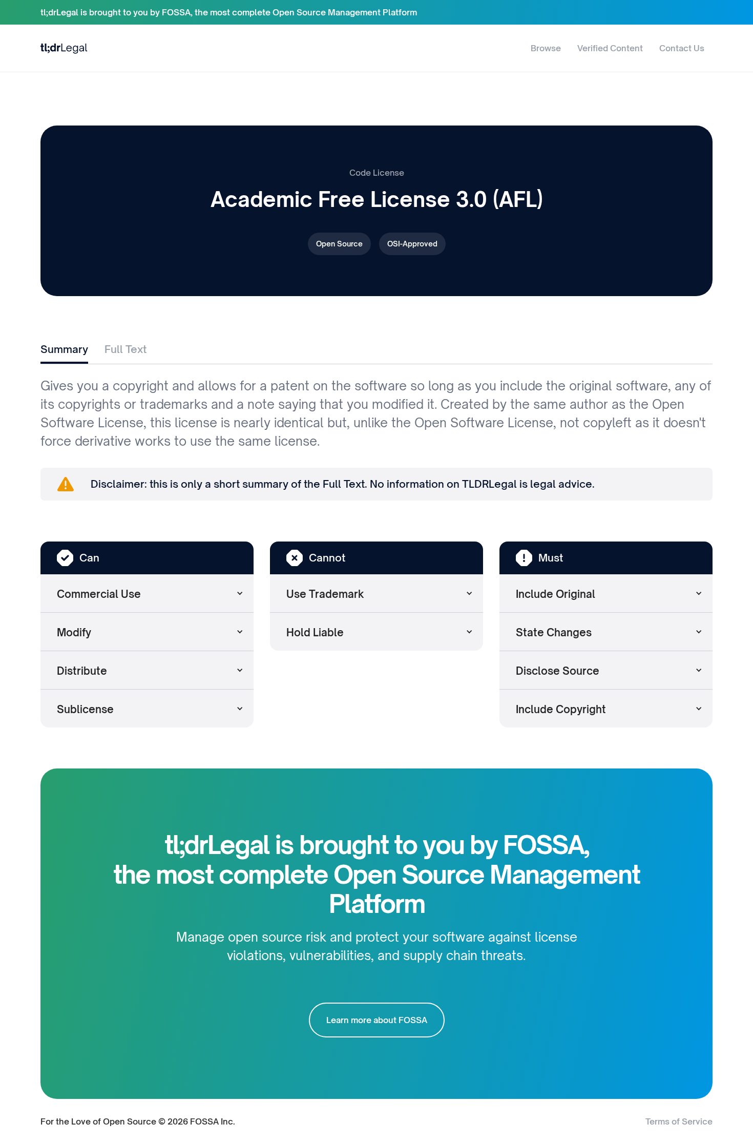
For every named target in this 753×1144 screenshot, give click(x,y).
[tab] (64, 350)
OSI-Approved (412, 243)
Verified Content (610, 48)
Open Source (339, 243)
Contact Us (681, 48)
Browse (546, 48)
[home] (64, 48)
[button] (147, 593)
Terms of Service (679, 1121)
